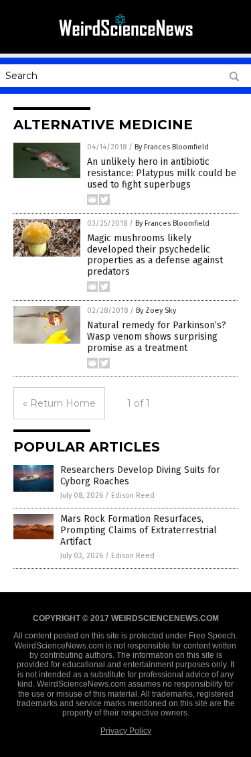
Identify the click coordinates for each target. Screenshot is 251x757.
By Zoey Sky (156, 310)
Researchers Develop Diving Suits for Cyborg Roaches (140, 475)
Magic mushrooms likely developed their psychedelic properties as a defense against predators (155, 254)
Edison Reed (133, 495)
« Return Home (59, 403)
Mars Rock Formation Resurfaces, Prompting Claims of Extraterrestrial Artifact (138, 530)
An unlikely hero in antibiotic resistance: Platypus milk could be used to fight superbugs (161, 173)
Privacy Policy (125, 731)
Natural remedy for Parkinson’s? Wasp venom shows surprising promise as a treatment (156, 337)
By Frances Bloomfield (172, 147)
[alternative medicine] (126, 39)
